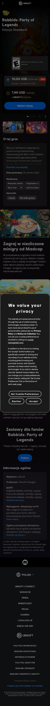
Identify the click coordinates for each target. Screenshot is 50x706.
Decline (16, 401)
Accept (33, 401)
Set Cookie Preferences (25, 394)
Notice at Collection (27, 333)
